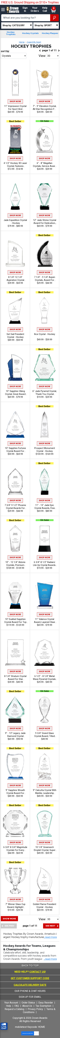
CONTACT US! (37, 971)
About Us (27, 1005)
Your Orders (35, 9)
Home (21, 42)
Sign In (25, 9)
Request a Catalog (14, 1009)
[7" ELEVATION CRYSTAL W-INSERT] (44, 82)
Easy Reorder (45, 1002)
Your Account (11, 1002)
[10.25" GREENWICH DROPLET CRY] (44, 823)
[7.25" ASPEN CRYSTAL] (44, 253)
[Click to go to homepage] (12, 9)
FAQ (16, 1005)
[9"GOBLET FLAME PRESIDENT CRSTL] (44, 880)
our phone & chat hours (30, 991)
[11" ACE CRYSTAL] (44, 310)
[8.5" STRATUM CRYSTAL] (15, 652)
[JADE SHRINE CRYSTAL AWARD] (44, 196)
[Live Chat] (4, 1026)
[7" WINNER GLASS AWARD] (15, 880)
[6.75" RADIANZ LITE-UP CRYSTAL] (44, 538)
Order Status (28, 1002)
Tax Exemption (43, 1005)
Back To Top (30, 965)
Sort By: (5, 51)
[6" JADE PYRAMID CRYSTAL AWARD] (44, 367)
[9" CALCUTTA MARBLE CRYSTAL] (44, 766)
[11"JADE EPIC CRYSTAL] (44, 481)
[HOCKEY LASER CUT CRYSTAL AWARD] (15, 139)
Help (8, 1005)
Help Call (44, 9)
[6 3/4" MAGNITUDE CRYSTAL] (15, 823)
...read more (50, 958)
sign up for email (30, 996)
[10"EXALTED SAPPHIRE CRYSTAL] (15, 595)
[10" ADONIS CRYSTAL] (15, 538)
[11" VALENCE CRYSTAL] (44, 595)
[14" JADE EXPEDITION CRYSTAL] (15, 196)
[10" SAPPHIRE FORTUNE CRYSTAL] (15, 424)
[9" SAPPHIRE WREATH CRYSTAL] (15, 766)
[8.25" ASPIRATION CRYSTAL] (15, 253)
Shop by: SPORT (43, 25)
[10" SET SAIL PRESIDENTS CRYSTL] (15, 310)
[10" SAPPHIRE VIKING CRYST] (15, 367)
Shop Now (15, 101)
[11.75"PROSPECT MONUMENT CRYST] (44, 424)
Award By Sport (34, 42)
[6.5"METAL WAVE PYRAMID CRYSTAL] (44, 652)
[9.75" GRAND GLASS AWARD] (44, 709)
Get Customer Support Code (30, 978)
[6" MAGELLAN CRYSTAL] (44, 139)
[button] (50, 937)
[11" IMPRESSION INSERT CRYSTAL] (15, 82)
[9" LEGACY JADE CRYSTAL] (15, 709)
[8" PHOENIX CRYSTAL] (15, 481)
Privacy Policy (35, 1009)
